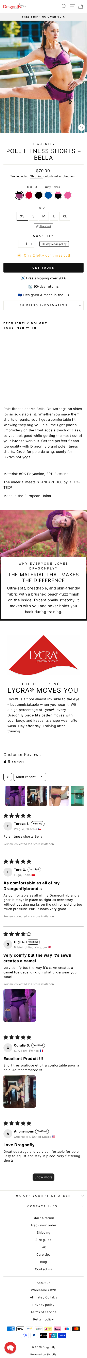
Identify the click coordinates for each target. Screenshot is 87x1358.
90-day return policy (54, 243)
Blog (43, 1262)
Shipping (36, 176)
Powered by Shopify (43, 1354)
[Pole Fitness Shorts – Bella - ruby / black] (5, 387)
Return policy (43, 1319)
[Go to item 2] (37, 796)
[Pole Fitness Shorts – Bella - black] (15, 387)
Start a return (43, 1218)
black (39, 195)
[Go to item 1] (15, 796)
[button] (19, 1005)
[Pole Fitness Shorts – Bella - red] (10, 387)
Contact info (42, 1206)
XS (22, 216)
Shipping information (43, 305)
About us (43, 1283)
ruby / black (19, 195)
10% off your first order (42, 1195)
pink (68, 195)
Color (43, 187)
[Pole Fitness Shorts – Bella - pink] (29, 387)
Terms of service (44, 1312)
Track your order (44, 1225)
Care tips (43, 1254)
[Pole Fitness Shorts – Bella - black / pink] (24, 387)
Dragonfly (43, 144)
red (29, 195)
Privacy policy (43, 1305)
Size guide (43, 1240)
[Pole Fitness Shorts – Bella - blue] (19, 387)
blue (48, 195)
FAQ (43, 1247)
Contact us (43, 1269)
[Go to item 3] (59, 796)
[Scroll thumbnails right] (78, 796)
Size (43, 208)
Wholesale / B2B (43, 1290)
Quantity (43, 235)
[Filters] (7, 777)
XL (65, 216)
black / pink (58, 195)
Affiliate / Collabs (43, 1297)
